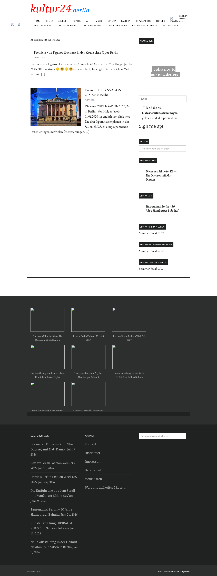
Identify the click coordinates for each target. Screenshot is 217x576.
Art (88, 20)
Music (99, 20)
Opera (49, 20)
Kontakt (90, 444)
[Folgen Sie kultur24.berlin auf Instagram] (19, 23)
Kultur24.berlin (165, 572)
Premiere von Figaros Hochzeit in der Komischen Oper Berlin (76, 52)
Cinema (112, 20)
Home (37, 20)
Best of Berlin (43, 25)
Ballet (62, 20)
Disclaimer (92, 453)
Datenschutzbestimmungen (160, 113)
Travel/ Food (143, 20)
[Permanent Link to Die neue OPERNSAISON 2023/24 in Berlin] (56, 107)
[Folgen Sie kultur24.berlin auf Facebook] (14, 23)
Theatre (76, 20)
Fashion (126, 20)
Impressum (93, 462)
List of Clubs (170, 25)
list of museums (91, 25)
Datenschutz (94, 470)
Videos (174, 20)
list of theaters (67, 25)
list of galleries (116, 25)
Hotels (160, 20)
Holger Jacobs (183, 572)
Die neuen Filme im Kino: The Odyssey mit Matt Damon (161, 175)
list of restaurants (144, 25)
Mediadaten (93, 479)
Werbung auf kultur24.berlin (105, 487)
